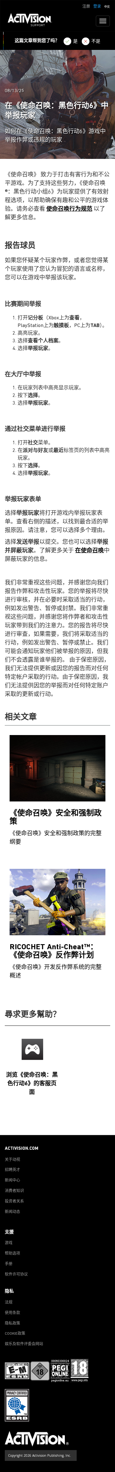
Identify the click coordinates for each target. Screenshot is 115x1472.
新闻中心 (12, 1180)
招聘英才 (12, 1170)
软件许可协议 (16, 1275)
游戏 (8, 1243)
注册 (86, 7)
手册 (8, 1264)
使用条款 (12, 1313)
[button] (107, 6)
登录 (97, 7)
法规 (8, 1303)
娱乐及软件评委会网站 (24, 1344)
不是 (95, 41)
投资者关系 (14, 1201)
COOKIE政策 (15, 1334)
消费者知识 (14, 1191)
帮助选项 (12, 1254)
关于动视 (12, 1160)
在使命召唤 (89, 551)
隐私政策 (12, 1323)
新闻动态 (12, 1212)
